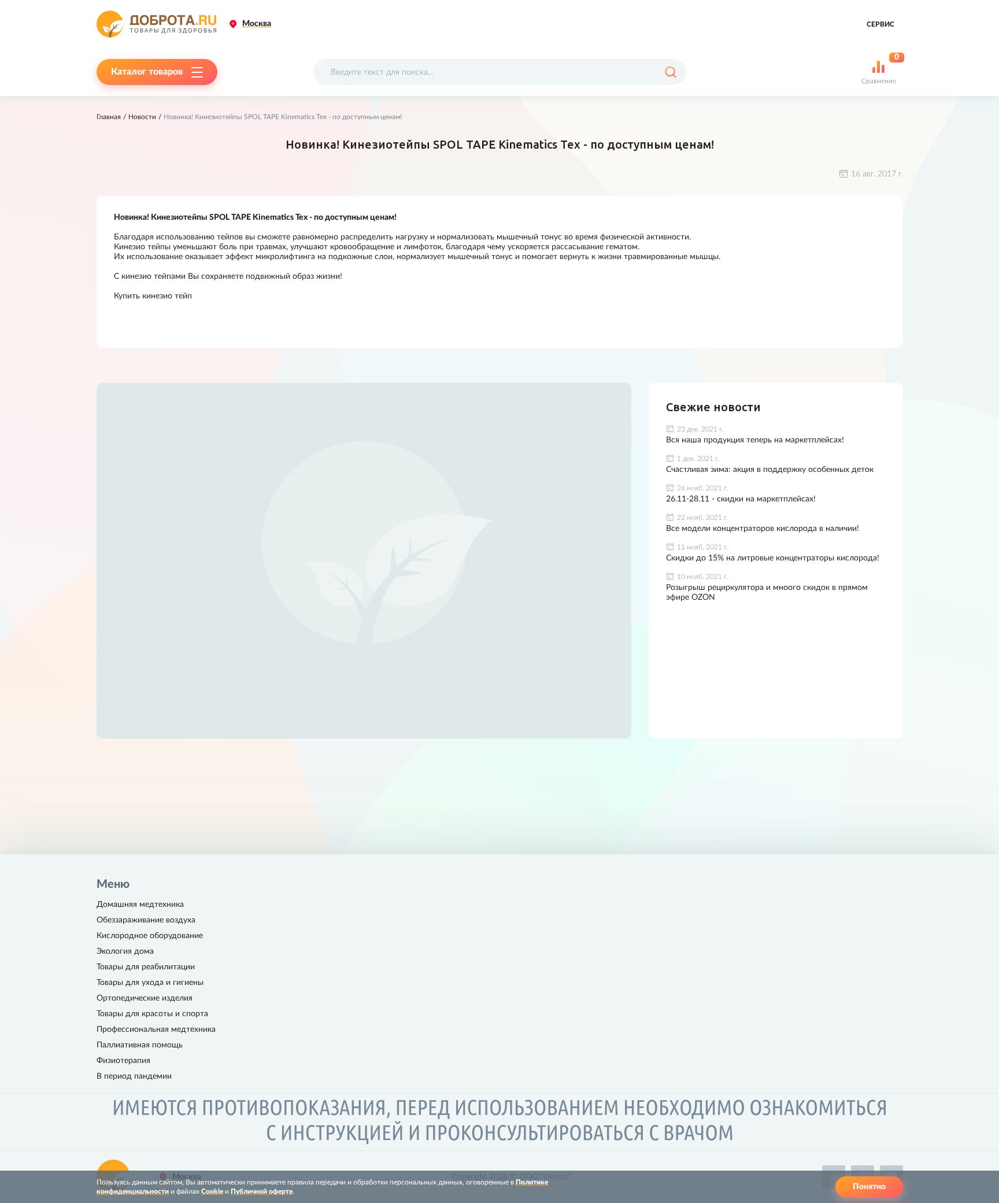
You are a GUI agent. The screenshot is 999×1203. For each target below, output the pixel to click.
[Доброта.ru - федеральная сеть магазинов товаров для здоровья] (156, 24)
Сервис (880, 24)
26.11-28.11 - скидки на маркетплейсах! (741, 499)
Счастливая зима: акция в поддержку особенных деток (770, 470)
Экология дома (125, 951)
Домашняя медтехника (140, 905)
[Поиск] (670, 72)
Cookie (212, 1191)
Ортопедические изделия (145, 998)
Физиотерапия (123, 1061)
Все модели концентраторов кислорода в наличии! (762, 529)
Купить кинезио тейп (153, 296)
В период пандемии (134, 1076)
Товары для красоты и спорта (152, 1014)
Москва (256, 24)
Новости (142, 116)
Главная (109, 116)
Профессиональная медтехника (156, 1029)
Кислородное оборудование (150, 936)
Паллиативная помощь (140, 1045)
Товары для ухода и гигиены (150, 983)
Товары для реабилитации (146, 967)
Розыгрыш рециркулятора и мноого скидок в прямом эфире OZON (767, 593)
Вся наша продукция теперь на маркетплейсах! (755, 440)
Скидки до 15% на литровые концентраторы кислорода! (772, 558)
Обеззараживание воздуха (146, 920)
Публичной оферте (262, 1191)
